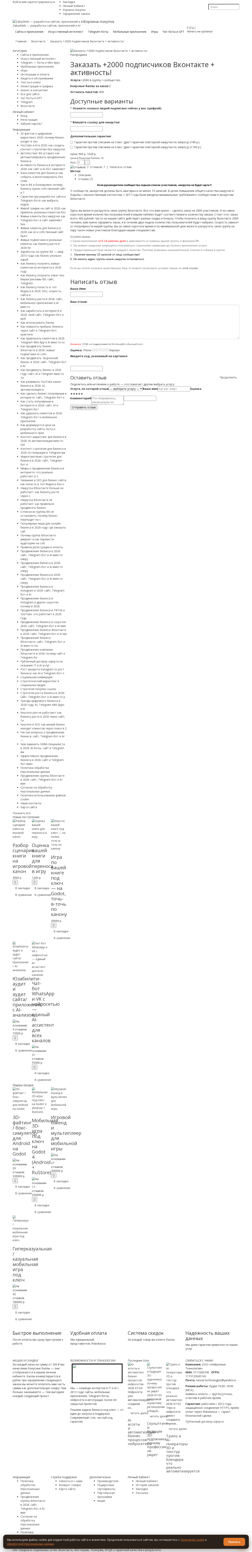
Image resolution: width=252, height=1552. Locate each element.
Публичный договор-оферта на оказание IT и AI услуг (41, 663)
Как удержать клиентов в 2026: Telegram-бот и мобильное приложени (41, 417)
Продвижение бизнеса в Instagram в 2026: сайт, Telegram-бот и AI (42, 590)
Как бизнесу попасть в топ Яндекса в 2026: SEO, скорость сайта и (40, 291)
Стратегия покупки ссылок (38, 689)
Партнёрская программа (106, 1495)
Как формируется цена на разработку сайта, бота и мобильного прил (37, 429)
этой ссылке (190, 268)
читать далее (139, 1413)
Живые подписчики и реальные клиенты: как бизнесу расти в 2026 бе (41, 244)
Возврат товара (70, 1485)
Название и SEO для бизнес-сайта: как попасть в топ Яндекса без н (43, 482)
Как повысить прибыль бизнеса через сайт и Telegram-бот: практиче (41, 330)
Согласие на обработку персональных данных (36, 789)
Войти (17, 2)
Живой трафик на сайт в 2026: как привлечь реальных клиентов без (43, 210)
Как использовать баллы (37, 322)
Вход (23, 116)
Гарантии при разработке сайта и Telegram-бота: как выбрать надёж (43, 200)
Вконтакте (27, 106)
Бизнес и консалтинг (34, 90)
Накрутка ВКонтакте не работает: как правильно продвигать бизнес (37, 504)
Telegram (26, 102)
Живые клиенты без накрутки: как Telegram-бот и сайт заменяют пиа (42, 220)
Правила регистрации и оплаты (41, 547)
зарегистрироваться (41, 2)
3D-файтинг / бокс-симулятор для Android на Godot (25, 1135)
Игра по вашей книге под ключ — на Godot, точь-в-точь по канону (59, 885)
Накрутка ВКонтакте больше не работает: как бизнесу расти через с (42, 492)
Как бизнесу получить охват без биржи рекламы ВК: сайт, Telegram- (42, 279)
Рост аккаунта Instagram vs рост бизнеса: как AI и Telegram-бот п (42, 671)
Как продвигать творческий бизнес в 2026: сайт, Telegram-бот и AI (43, 362)
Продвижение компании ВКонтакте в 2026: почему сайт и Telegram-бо (42, 653)
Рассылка (142, 1493)
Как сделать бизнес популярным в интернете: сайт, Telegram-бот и (43, 395)
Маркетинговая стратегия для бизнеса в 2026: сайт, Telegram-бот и (41, 460)
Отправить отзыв (84, 407)
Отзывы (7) (85, 179)
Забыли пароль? (31, 123)
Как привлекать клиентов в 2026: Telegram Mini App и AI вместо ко (42, 340)
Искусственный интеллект (38, 58)
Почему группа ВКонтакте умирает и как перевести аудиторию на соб (38, 539)
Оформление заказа (76, 14)
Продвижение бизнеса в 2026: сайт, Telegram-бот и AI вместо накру (41, 555)
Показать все (22, 813)
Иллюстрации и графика (36, 86)
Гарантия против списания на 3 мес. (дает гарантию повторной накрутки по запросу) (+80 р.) (137, 142)
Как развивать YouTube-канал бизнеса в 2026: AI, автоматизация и (40, 385)
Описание (84, 175)
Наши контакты (30, 803)
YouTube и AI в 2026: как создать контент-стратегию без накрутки (42, 147)
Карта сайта (28, 807)
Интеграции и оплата (34, 74)
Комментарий (80, 398)
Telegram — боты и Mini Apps (40, 62)
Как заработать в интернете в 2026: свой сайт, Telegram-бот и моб (42, 314)
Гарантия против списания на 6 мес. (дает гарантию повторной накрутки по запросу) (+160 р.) (137, 147)
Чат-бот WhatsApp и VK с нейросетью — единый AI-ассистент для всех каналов (46, 1012)
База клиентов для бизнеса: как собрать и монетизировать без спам (41, 177)
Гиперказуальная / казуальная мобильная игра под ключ (32, 1264)
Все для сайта (29, 94)
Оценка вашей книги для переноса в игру (42, 858)
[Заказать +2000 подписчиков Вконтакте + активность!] (108, 51)
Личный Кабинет (74, 6)
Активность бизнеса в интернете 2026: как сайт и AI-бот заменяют (42, 167)
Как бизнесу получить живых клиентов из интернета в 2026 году (40, 267)
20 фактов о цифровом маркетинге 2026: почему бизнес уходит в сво (42, 137)
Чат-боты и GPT (31, 98)
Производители (107, 1481)
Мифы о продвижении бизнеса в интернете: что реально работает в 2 (42, 472)
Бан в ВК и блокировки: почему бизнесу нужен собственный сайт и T (43, 188)
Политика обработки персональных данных (35, 770)
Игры (23, 70)
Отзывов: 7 (97, 167)
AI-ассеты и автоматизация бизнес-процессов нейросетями (142, 1432)
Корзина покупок (74, 10)
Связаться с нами (70, 1481)
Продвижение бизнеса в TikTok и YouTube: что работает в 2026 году (42, 614)
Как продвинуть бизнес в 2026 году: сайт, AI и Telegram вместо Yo (42, 374)
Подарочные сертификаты (106, 1487)
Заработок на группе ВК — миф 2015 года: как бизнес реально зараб (41, 255)
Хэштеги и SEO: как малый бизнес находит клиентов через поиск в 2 (43, 726)
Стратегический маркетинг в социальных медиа (39, 683)
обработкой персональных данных (30, 1544)
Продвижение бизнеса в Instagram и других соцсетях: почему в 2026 (39, 602)
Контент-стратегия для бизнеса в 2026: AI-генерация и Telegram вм (43, 450)
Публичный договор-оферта (204, 1421)
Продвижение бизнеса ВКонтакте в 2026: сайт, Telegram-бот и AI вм (43, 632)
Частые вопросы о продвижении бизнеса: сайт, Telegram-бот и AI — (42, 736)
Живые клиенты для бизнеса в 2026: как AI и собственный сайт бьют (42, 232)
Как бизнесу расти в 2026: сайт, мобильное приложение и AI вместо (41, 303)
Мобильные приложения (37, 66)
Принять (234, 1542)
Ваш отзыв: (78, 302)
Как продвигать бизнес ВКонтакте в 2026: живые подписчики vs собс (37, 350)
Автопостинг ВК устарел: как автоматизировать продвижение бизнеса (42, 157)
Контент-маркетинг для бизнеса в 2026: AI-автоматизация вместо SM (43, 441)
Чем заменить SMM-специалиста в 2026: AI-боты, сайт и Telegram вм (42, 748)
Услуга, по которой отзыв (89, 389)
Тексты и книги (30, 82)
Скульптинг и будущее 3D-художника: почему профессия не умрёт (157, 1439)
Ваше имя (150, 389)
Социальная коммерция (36, 677)
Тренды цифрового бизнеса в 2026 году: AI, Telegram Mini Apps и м (42, 705)
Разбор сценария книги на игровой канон (23, 858)
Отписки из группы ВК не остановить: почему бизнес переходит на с (39, 515)
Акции (101, 1501)
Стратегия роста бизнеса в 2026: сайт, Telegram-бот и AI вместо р (42, 695)
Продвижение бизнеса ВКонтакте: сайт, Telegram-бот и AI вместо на (42, 641)
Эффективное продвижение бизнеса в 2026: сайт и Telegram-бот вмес (42, 760)
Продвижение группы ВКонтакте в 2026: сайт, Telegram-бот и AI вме (42, 779)
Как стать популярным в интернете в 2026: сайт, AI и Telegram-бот (39, 405)
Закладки (69, 2)
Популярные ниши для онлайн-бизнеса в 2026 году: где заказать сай (43, 527)
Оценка (195, 389)
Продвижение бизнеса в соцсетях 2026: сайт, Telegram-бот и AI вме (43, 624)
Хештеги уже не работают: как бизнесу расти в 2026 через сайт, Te (42, 716)
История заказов (147, 1485)
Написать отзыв (121, 167)
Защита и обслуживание (36, 78)
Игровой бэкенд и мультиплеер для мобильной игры (66, 1133)
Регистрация (28, 120)
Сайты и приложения (34, 55)
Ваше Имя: (78, 289)
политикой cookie (192, 1540)
